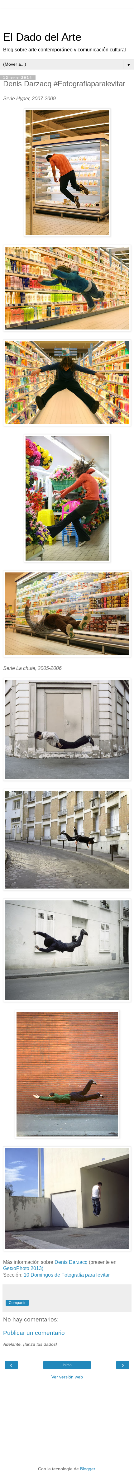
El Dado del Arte (42, 37)
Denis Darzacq (71, 1262)
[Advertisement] (67, 17)
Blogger (87, 1468)
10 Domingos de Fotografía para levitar (67, 1275)
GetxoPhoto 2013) (23, 1268)
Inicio (67, 1365)
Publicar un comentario (34, 1333)
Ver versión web (67, 1376)
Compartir (17, 1303)
